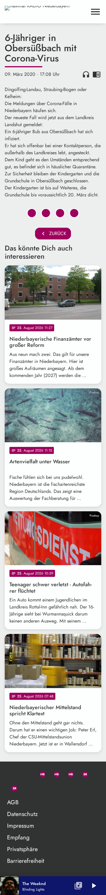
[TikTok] (26, 787)
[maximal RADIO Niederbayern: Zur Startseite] (46, 12)
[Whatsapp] (40, 773)
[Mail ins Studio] (11, 773)
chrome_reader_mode (96, 74)
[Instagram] (68, 773)
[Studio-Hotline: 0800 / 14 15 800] (26, 773)
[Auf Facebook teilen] (32, 213)
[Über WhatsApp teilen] (60, 213)
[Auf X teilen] (46, 213)
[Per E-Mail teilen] (74, 213)
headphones (86, 74)
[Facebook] (54, 773)
